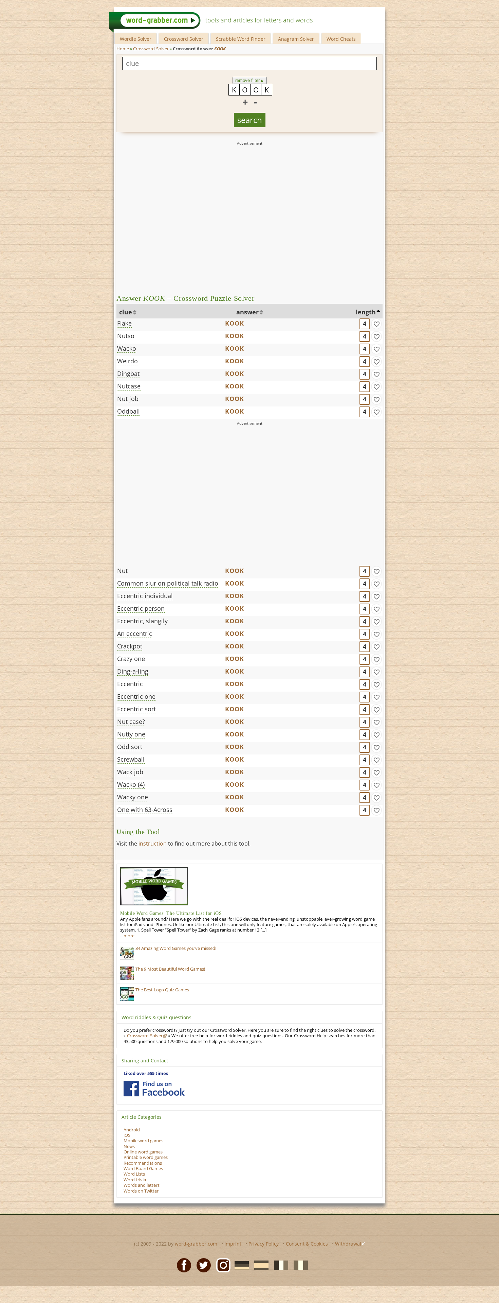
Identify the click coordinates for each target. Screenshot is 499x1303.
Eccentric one (136, 696)
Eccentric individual (145, 596)
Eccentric (130, 684)
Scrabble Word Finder (240, 39)
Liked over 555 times (146, 1073)
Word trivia (135, 1180)
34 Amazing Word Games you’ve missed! (175, 948)
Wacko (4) (131, 784)
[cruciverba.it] (299, 1265)
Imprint (232, 1243)
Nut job (127, 399)
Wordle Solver (135, 39)
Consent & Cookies (307, 1243)
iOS (127, 1135)
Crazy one (131, 659)
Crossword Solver (183, 39)
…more (127, 936)
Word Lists (134, 1174)
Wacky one (132, 797)
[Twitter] (201, 1265)
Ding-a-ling (132, 671)
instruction (152, 843)
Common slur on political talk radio (167, 583)
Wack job (130, 772)
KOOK (234, 323)
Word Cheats (341, 39)
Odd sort (129, 747)
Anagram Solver (296, 39)
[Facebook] (182, 1265)
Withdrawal (348, 1243)
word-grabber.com (196, 1243)
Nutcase (129, 386)
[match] (376, 323)
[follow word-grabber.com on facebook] (154, 1088)
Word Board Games (143, 1168)
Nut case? (131, 721)
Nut (122, 571)
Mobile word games (143, 1141)
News (129, 1146)
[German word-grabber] (239, 1265)
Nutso (125, 336)
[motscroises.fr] (279, 1265)
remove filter (249, 80)
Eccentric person (141, 608)
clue (125, 312)
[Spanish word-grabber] (259, 1265)
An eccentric (134, 633)
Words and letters (142, 1185)
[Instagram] (221, 1265)
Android (132, 1130)
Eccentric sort (136, 709)
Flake (124, 323)
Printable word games (146, 1157)
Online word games (143, 1152)
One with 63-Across (144, 809)
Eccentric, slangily (142, 621)
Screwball (131, 759)
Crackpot (129, 646)
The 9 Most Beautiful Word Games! (170, 969)
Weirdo (127, 361)
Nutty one (131, 734)
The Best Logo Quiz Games (162, 990)
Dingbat (128, 373)
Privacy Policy (263, 1243)
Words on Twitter (141, 1191)
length (366, 312)
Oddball (128, 411)
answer (247, 312)
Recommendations (143, 1163)
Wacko (126, 348)
